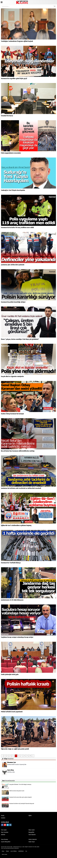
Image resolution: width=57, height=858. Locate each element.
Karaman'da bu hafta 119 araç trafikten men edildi (17, 227)
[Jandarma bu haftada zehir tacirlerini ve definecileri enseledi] (28, 471)
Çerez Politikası (14, 851)
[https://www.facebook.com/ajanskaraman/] (2, 825)
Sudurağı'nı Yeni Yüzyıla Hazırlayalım (13, 190)
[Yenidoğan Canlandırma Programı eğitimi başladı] (28, 24)
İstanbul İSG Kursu (7, 116)
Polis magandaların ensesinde (11, 153)
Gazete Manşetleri (5, 842)
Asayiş (2, 815)
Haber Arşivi (32, 842)
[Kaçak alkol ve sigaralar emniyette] (28, 359)
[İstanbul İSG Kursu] (28, 98)
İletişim (7, 851)
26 (30, 755)
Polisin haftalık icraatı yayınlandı (12, 712)
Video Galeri (32, 830)
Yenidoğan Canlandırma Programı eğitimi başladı (17, 41)
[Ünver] (28, 322)
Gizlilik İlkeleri (21, 851)
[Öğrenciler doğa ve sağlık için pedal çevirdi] (28, 731)
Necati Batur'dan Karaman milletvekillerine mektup (17, 451)
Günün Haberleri (33, 839)
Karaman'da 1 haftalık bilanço (11, 563)
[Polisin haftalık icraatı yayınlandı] (28, 694)
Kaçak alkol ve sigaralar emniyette (12, 376)
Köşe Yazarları (4, 832)
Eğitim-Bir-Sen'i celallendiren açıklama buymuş (16, 525)
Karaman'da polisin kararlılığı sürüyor (13, 302)
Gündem (3, 818)
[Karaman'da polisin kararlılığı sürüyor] (28, 284)
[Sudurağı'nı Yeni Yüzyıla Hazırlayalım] (28, 173)
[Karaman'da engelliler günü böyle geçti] (28, 61)
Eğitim (30, 815)
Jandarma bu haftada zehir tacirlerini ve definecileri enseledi (21, 488)
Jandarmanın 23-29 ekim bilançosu (12, 600)
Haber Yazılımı (4, 854)
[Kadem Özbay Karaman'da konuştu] (28, 396)
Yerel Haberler (32, 834)
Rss (26, 851)
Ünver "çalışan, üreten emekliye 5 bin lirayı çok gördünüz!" (20, 339)
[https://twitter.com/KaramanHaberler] (7, 825)
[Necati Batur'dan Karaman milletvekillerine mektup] (28, 433)
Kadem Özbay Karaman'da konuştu (12, 414)
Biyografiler (31, 832)
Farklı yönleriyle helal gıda (9, 674)
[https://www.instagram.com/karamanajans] (10, 825)
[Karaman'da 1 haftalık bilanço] (28, 545)
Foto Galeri (4, 830)
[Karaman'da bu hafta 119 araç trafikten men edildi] (28, 210)
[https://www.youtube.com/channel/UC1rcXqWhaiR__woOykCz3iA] (5, 825)
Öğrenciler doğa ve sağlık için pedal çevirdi (15, 749)
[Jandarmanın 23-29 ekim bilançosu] (28, 582)
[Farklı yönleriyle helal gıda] (28, 657)
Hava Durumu (4, 839)
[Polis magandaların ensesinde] (28, 135)
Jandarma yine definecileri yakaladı (12, 265)
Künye (3, 851)
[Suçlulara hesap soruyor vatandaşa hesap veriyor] (28, 620)
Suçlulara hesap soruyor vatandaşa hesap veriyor (17, 637)
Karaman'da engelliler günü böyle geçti (14, 78)
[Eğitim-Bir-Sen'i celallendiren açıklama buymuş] (28, 508)
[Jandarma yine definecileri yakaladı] (28, 247)
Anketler (3, 834)
